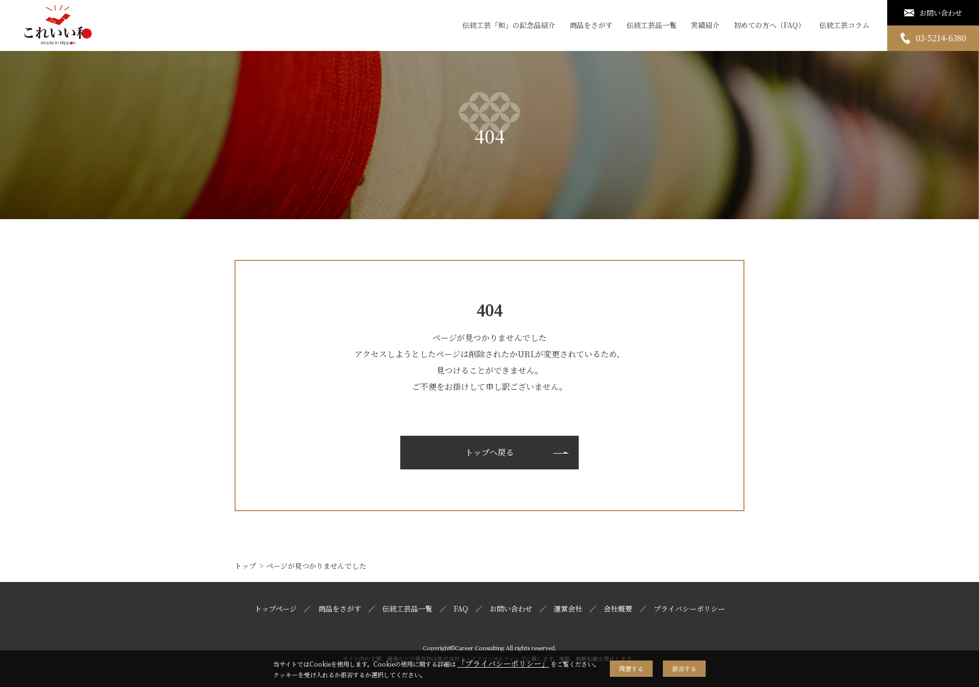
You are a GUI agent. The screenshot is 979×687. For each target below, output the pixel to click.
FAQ (461, 608)
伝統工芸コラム (844, 25)
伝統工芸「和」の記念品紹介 (508, 25)
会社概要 (618, 608)
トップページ (275, 608)
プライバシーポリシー (689, 608)
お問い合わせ (511, 608)
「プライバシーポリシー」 (503, 663)
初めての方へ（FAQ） (769, 25)
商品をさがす (591, 25)
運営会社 (568, 608)
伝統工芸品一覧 (652, 25)
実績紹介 (705, 25)
